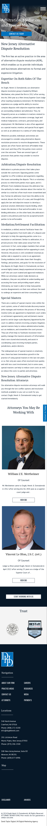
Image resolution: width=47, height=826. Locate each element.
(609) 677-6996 (13, 758)
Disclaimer (6, 799)
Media (26, 694)
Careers (27, 682)
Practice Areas (8, 688)
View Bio (23, 499)
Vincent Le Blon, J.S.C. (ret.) (23, 554)
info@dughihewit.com (10, 730)
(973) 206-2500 (13, 744)
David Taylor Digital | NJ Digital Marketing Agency (19, 821)
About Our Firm (8, 682)
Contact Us (6, 694)
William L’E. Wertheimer (23, 474)
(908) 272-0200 (13, 728)
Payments (28, 700)
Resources (28, 688)
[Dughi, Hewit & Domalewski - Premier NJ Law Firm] (6, 8)
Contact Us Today (16, 33)
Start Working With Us (23, 596)
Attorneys (6, 700)
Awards (27, 799)
